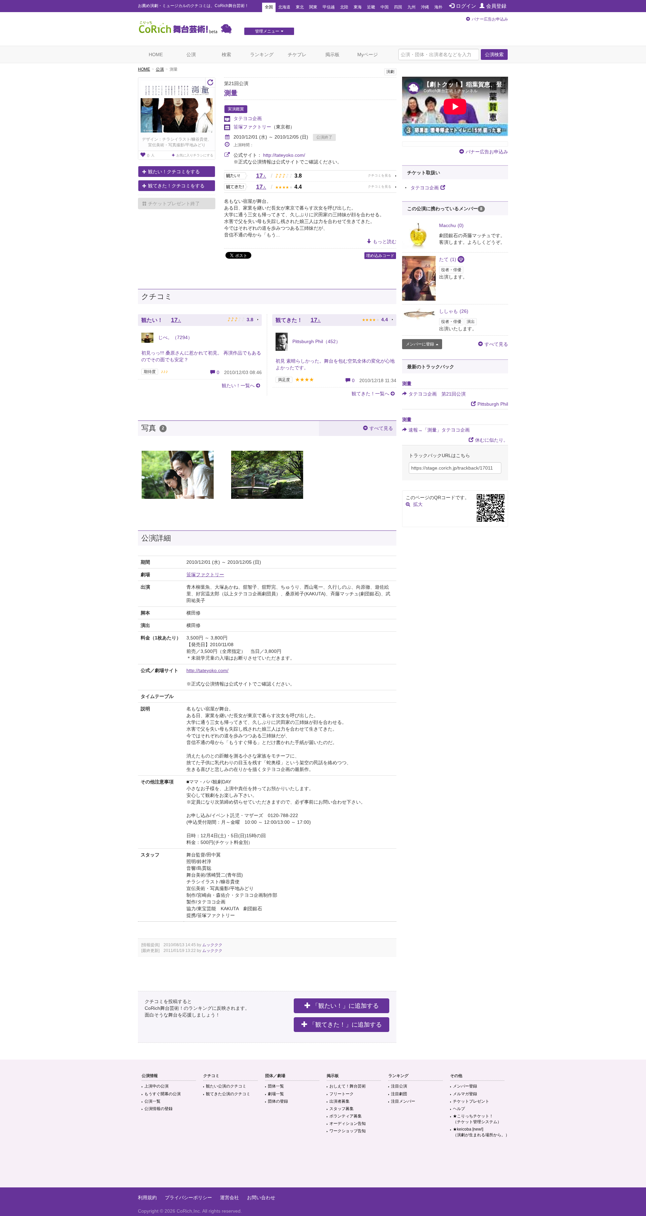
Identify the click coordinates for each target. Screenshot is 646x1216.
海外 (438, 7)
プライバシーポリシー (188, 1197)
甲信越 (329, 7)
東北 (300, 7)
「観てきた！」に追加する (345, 1024)
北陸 (344, 7)
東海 (358, 7)
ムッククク (212, 945)
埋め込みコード (380, 255)
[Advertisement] (323, 1165)
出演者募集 (339, 1101)
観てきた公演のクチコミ (228, 1094)
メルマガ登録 (465, 1094)
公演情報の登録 (158, 1108)
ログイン (466, 6)
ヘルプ (459, 1108)
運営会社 (229, 1197)
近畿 (371, 7)
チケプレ (297, 54)
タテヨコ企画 (248, 118)
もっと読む (384, 241)
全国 (269, 7)
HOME (156, 54)
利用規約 (147, 1197)
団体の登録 (278, 1101)
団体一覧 (276, 1086)
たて (447, 259)
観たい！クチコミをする (174, 171)
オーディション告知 (347, 1123)
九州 (411, 7)
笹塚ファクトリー (252, 127)
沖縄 (425, 7)
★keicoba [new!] (481, 1132)
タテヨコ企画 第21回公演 (437, 394)
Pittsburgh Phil (492, 404)
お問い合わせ (261, 1197)
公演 (191, 54)
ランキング (262, 54)
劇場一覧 (276, 1094)
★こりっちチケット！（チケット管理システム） (477, 1119)
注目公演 (399, 1086)
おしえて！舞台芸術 (347, 1086)
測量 (231, 93)
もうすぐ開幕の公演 (162, 1094)
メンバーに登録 (420, 344)
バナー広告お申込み (490, 19)
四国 (398, 7)
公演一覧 (152, 1101)
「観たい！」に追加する (345, 1005)
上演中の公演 (156, 1086)
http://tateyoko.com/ (284, 155)
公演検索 (494, 54)
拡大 (418, 504)
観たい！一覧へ (238, 385)
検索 (226, 54)
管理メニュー (267, 31)
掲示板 (332, 54)
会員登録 (496, 6)
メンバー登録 (465, 1086)
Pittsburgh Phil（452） (315, 341)
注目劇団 (399, 1094)
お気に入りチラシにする (194, 155)
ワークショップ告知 (347, 1131)
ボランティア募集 (345, 1116)
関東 (313, 7)
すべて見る (381, 428)
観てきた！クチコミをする (176, 185)
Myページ (367, 54)
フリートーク (341, 1094)
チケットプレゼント (471, 1101)
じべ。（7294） (174, 337)
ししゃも (453, 311)
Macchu (451, 225)
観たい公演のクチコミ (226, 1086)
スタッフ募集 (341, 1108)
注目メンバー (403, 1101)
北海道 (284, 7)
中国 (385, 7)
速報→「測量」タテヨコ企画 (439, 430)
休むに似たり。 (491, 440)
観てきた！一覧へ (370, 393)
